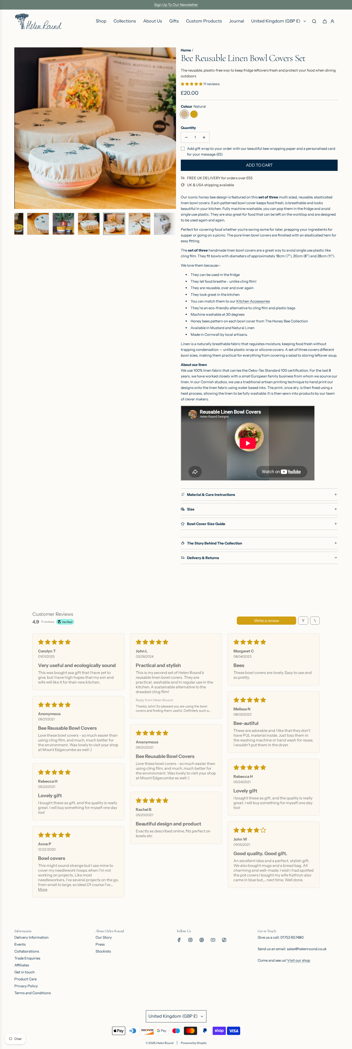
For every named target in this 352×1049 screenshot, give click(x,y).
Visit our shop (298, 960)
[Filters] (303, 621)
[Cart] (324, 21)
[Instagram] (190, 940)
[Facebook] (179, 940)
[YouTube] (213, 940)
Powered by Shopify (194, 1043)
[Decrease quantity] (186, 137)
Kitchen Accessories (253, 301)
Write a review (266, 620)
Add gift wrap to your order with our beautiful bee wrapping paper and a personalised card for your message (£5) (261, 151)
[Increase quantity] (204, 137)
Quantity (188, 127)
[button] (18, 128)
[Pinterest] (201, 940)
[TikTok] (224, 940)
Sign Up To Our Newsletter (176, 4)
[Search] (314, 21)
